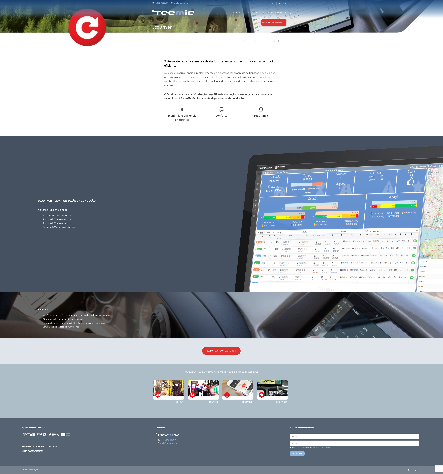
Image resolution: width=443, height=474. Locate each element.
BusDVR (179, 402)
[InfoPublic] (237, 390)
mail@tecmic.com (181, 3)
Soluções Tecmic (249, 41)
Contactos (280, 12)
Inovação (260, 12)
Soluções (247, 12)
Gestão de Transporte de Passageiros (267, 41)
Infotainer (281, 402)
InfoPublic (247, 402)
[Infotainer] (272, 390)
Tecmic (235, 12)
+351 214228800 (161, 3)
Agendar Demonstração (273, 22)
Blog (270, 12)
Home (241, 41)
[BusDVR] (168, 390)
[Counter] (203, 390)
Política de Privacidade (321, 448)
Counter (213, 402)
